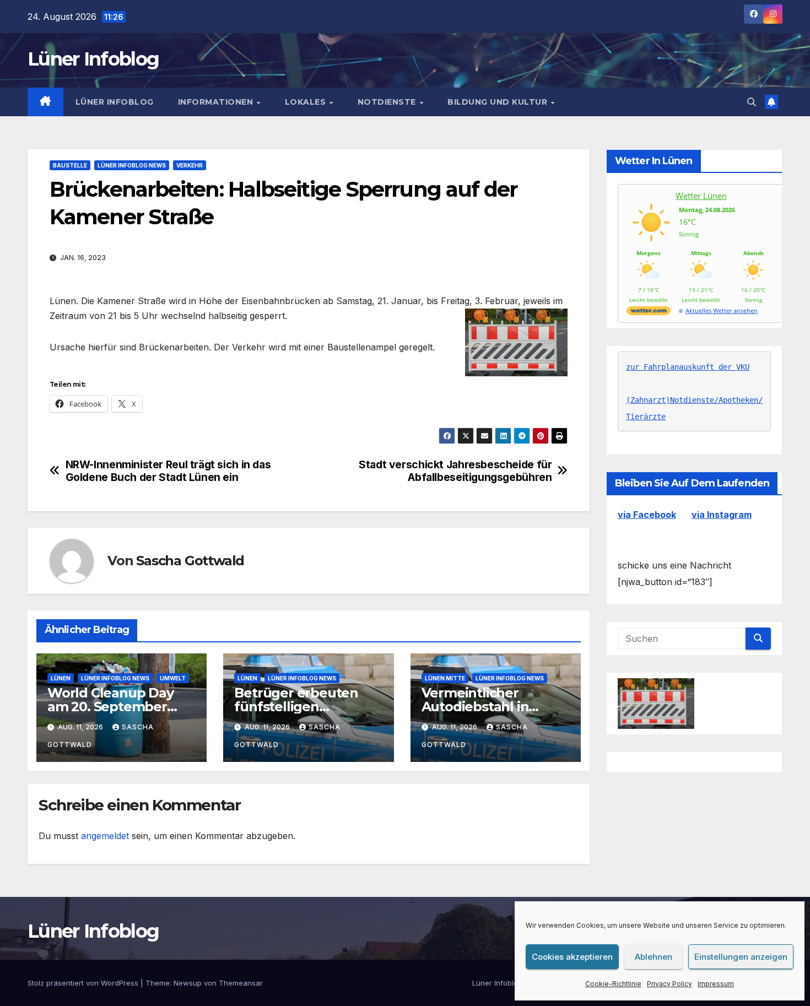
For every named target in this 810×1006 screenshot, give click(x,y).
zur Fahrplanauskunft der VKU (687, 367)
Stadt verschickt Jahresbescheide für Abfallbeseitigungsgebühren (455, 471)
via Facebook (647, 514)
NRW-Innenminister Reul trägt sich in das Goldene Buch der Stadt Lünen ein (168, 471)
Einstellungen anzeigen (740, 956)
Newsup (188, 982)
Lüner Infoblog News (132, 165)
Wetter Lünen (701, 195)
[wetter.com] (649, 313)
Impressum (716, 984)
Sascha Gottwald (190, 561)
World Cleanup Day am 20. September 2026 (110, 706)
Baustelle (70, 165)
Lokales (306, 102)
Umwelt (173, 678)
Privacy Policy (669, 984)
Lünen (61, 678)
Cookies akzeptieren (572, 956)
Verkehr (189, 165)
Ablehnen (653, 956)
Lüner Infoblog (93, 59)
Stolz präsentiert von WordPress (84, 982)
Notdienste (388, 102)
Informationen (217, 102)
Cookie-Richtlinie (613, 984)
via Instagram (722, 514)
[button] (751, 101)
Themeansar (241, 982)
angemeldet (105, 835)
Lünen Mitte (445, 678)
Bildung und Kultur (498, 102)
